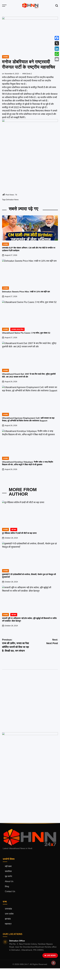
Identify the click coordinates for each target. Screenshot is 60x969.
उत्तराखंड (5, 57)
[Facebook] (56, 38)
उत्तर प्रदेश (9, 914)
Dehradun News (12, 200)
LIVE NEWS (51, 955)
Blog (7, 886)
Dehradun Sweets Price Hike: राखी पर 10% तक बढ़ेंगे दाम (26, 291)
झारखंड (8, 919)
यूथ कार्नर (8, 876)
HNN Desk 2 (27, 74)
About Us (9, 881)
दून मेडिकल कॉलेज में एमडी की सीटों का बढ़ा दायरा (19, 533)
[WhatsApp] (56, 54)
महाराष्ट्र (8, 924)
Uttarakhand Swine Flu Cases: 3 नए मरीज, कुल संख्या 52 (26, 333)
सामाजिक (8, 871)
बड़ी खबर (8, 866)
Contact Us (10, 891)
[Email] (56, 59)
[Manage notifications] (53, 963)
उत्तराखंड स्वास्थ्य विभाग (17, 329)
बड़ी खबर (13, 529)
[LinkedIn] (56, 48)
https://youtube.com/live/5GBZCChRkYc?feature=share (26, 687)
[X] (56, 43)
